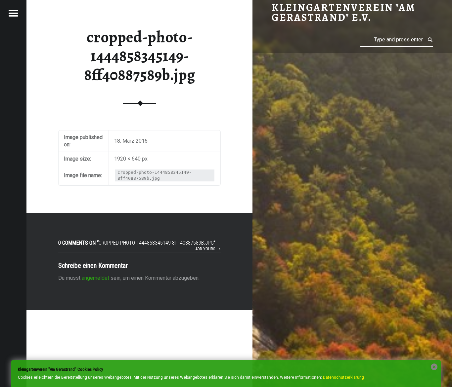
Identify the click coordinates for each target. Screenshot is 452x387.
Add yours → (208, 248)
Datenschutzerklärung (343, 377)
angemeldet (95, 278)
